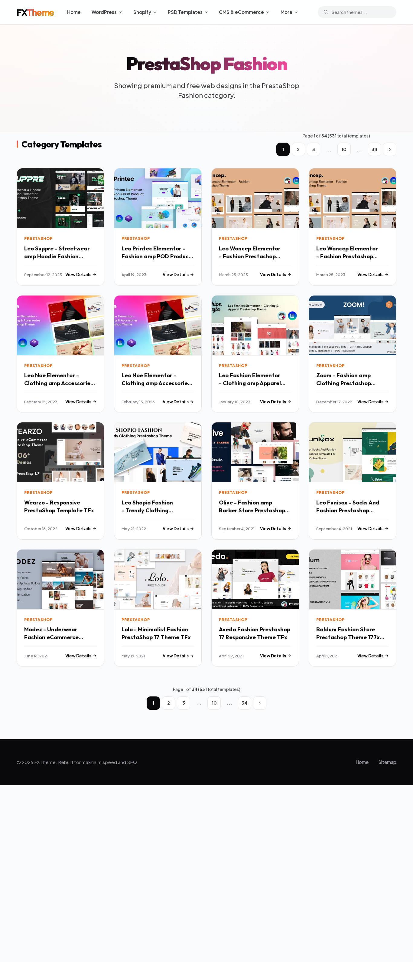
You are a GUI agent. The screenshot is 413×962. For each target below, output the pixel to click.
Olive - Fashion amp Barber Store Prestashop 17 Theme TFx (252, 510)
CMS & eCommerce (241, 12)
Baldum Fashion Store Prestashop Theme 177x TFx (348, 637)
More (286, 12)
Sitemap (387, 762)
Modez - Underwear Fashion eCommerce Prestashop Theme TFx (55, 637)
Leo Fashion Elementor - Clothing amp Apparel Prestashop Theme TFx (250, 383)
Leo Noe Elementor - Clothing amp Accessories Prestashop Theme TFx (58, 383)
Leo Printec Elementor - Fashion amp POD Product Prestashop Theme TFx (156, 256)
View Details (78, 274)
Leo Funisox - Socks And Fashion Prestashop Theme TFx (347, 510)
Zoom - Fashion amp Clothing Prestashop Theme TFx (343, 383)
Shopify (142, 12)
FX (35, 12)
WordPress (104, 12)
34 (374, 149)
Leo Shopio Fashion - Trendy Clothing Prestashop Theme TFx (153, 510)
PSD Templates (185, 12)
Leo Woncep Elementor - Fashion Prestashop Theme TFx (250, 256)
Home (74, 12)
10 (343, 149)
